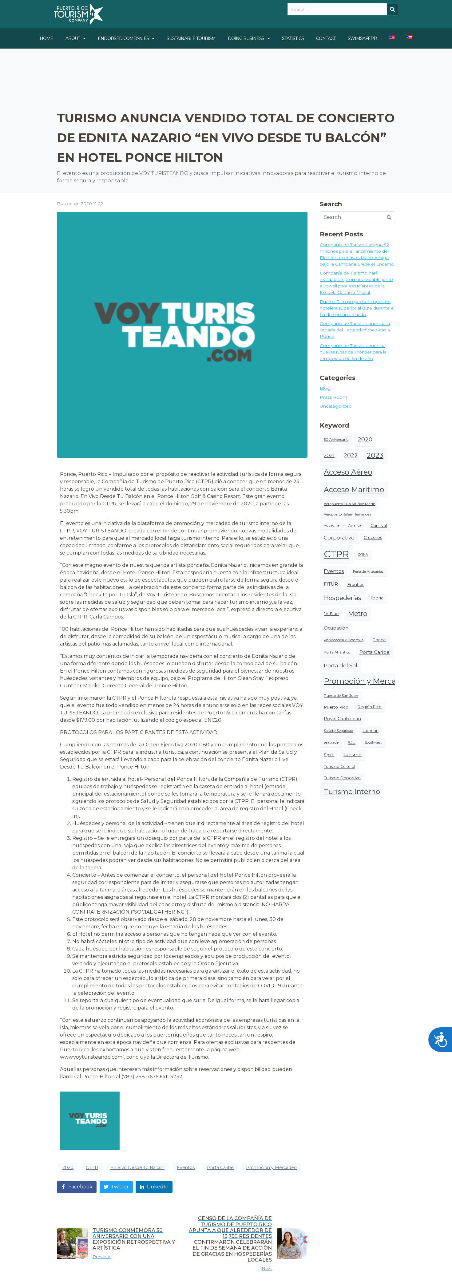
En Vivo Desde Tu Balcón (137, 1167)
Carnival (379, 525)
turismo (352, 754)
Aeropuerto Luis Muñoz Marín (349, 504)
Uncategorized (335, 406)
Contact (325, 38)
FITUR (331, 584)
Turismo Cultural (339, 766)
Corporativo (339, 538)
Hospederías (342, 598)
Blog (325, 388)
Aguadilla (331, 525)
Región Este (370, 707)
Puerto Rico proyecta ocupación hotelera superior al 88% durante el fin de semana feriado (357, 308)
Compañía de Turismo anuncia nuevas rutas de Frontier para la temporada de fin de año (353, 352)
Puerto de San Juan (341, 695)
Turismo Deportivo (342, 778)
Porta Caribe (220, 1167)
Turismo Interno (352, 792)
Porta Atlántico (337, 652)
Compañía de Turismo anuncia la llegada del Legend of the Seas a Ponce (355, 330)
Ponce (379, 640)
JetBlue (331, 613)
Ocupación (336, 628)
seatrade (331, 742)
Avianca (354, 525)
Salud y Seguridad (338, 731)
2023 (375, 455)
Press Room (333, 397)
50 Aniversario (336, 439)
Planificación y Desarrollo (343, 640)
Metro (357, 614)
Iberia (377, 598)
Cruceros (373, 537)
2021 (329, 455)
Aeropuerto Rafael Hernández (347, 514)
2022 (351, 455)
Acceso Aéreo (348, 472)
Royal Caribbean (342, 718)
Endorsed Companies (123, 38)
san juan (371, 730)
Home (46, 38)
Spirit (329, 754)
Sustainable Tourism (191, 38)
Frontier (355, 584)
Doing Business (246, 38)
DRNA (363, 555)
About (72, 38)
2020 (67, 1167)
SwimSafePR (362, 38)
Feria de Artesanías (368, 572)
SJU (351, 742)
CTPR (92, 1167)
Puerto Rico (336, 707)
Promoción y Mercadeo (271, 1167)
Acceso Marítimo (354, 489)
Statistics (293, 38)
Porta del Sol (340, 665)
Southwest (373, 743)
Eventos (186, 1167)
